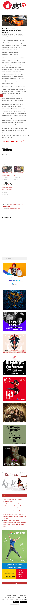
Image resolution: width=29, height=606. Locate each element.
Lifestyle (5, 36)
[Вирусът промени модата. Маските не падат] (19, 169)
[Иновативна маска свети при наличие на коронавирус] (7, 169)
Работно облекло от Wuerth (9, 590)
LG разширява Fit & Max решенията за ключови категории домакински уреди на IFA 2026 (14, 516)
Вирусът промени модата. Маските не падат (18, 174)
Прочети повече (14, 604)
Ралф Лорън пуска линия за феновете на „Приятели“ (7, 189)
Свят (9, 36)
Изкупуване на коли (7, 593)
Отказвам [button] (23, 601)
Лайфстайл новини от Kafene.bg (15, 495)
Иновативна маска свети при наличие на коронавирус (7, 174)
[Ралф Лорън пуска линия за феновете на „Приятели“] (7, 184)
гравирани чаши (6, 587)
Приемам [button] (16, 601)
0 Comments (19, 36)
